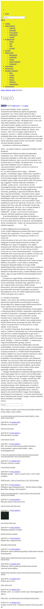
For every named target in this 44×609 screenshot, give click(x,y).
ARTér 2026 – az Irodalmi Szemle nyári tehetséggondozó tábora (20, 598)
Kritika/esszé (9, 39)
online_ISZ (15, 422)
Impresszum (9, 86)
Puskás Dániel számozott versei (10, 506)
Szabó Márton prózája (8, 439)
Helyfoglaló (13, 35)
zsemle (11, 37)
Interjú (11, 60)
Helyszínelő (9, 53)
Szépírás (12, 28)
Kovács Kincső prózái (7, 428)
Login (7, 14)
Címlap (7, 24)
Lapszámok (9, 66)
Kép (10, 44)
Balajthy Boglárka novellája (9, 534)
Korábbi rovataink (11, 71)
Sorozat (12, 48)
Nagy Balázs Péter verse (8, 523)
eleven (11, 77)
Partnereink (9, 68)
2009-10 (14, 90)
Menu (3, 20)
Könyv (11, 42)
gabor (26, 106)
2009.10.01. (16, 106)
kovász (11, 80)
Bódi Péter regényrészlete (8, 545)
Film (10, 46)
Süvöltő (7, 51)
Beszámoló (13, 55)
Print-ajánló (13, 33)
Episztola (12, 30)
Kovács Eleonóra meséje (8, 467)
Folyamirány (13, 84)
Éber (11, 73)
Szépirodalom (10, 26)
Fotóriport (12, 64)
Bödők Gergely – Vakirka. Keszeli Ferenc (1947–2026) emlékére (20, 480)
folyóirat (8, 90)
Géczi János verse (6, 585)
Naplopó (12, 82)
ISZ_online (15, 433)
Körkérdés (13, 57)
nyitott (11, 75)
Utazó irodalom (14, 62)
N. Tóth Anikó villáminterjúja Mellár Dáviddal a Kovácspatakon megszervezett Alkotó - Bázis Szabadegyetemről (20, 455)
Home (3, 90)
